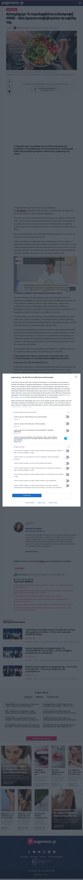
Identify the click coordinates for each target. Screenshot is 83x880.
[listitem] (41, 412)
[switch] (66, 416)
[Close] (76, 377)
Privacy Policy (53, 502)
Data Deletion (30, 502)
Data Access (41, 502)
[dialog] (41, 440)
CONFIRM (27, 495)
